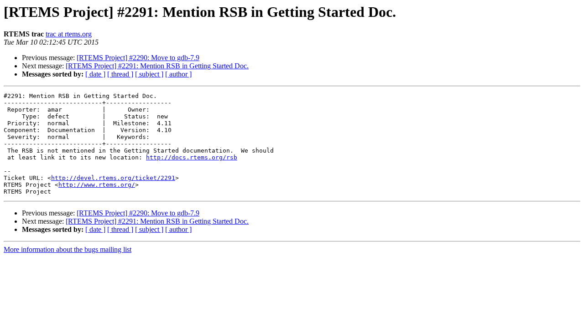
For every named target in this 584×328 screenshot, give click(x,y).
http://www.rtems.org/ (96, 184)
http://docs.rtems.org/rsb (191, 157)
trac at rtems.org (69, 34)
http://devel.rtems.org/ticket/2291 (113, 177)
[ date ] (95, 74)
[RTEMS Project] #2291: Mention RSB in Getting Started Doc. (157, 66)
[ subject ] (149, 74)
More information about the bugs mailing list (67, 249)
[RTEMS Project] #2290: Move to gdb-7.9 (138, 58)
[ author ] (178, 74)
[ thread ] (120, 74)
